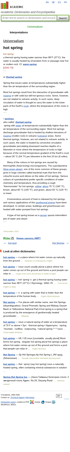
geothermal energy (45, 202)
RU (47, 2)
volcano (42, 135)
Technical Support (17, 397)
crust (25, 106)
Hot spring (9, 302)
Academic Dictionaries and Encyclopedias (28, 12)
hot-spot (12, 243)
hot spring (9, 257)
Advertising (29, 397)
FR (65, 2)
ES (59, 2)
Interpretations (19, 32)
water (18, 125)
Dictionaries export (8, 402)
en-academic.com (12, 5)
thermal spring (14, 77)
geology (9, 118)
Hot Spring (9, 354)
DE (53, 2)
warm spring (30, 64)
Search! (63, 18)
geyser (43, 215)
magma (7, 95)
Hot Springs (58, 243)
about (45, 186)
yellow (38, 186)
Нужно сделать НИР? (28, 238)
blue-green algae (13, 169)
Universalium (35, 26)
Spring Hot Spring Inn (15, 377)
